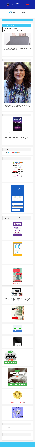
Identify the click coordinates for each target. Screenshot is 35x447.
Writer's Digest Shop (21, 402)
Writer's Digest (17, 401)
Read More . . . (6, 108)
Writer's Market (22, 401)
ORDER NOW (28, 4)
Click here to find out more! (17, 301)
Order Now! (5, 143)
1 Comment (16, 25)
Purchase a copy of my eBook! (17, 237)
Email (13, 205)
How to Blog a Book (17, 12)
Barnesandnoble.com (17, 258)
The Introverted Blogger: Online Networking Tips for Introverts (14, 29)
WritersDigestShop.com (17, 261)
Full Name (13, 202)
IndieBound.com (17, 259)
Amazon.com (17, 257)
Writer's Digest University (14, 402)
